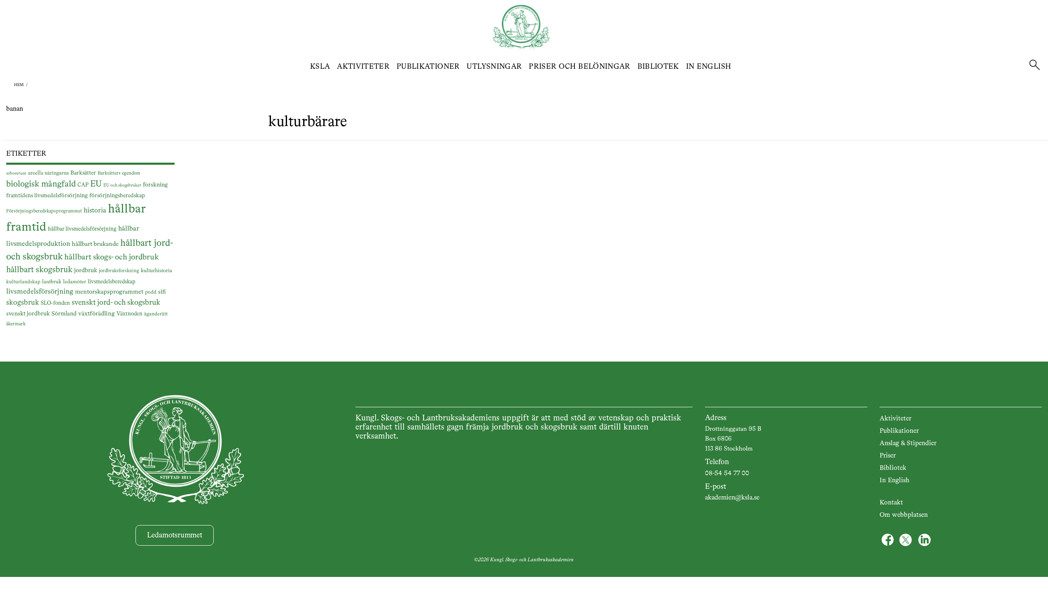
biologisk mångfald (41, 184)
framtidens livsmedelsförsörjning (47, 195)
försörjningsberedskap (117, 195)
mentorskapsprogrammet (109, 292)
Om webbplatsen (904, 515)
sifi (162, 292)
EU (96, 184)
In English (708, 66)
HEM (19, 85)
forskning (155, 185)
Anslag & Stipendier (908, 443)
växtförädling (96, 314)
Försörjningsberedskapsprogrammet (44, 211)
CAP (83, 185)
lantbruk (51, 282)
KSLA (320, 66)
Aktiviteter (363, 66)
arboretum (16, 173)
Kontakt (891, 503)
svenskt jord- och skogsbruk (116, 302)
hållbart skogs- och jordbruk (111, 257)
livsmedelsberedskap (111, 282)
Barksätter (83, 173)
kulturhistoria (156, 270)
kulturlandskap (23, 282)
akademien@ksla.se (732, 498)
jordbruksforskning (119, 270)
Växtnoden (129, 314)
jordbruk (85, 270)
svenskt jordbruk (28, 314)
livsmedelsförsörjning (39, 291)
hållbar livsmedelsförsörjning (82, 229)
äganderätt (156, 314)
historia (95, 210)
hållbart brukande (95, 244)
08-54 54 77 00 (727, 473)
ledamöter (74, 282)
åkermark (16, 324)
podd (150, 292)
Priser (888, 456)
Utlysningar (494, 66)
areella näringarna (48, 173)
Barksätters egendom (119, 173)
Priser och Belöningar (579, 66)
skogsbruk (22, 302)
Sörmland (64, 314)
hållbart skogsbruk (39, 270)
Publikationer (428, 66)
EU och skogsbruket (122, 185)
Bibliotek (658, 66)
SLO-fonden (55, 303)
